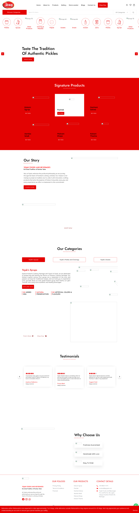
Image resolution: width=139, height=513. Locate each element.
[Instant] (79, 23)
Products (55, 5)
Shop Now (102, 5)
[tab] (33, 259)
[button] (2, 53)
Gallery (63, 5)
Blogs (83, 5)
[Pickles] (102, 23)
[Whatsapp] (29, 499)
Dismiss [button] (135, 510)
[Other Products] (124, 23)
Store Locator (73, 5)
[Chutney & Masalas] (34, 23)
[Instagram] (26, 499)
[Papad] (45, 23)
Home (38, 5)
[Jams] (90, 23)
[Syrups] (113, 23)
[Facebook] (23, 499)
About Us (46, 5)
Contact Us (91, 5)
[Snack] (68, 23)
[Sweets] (57, 23)
